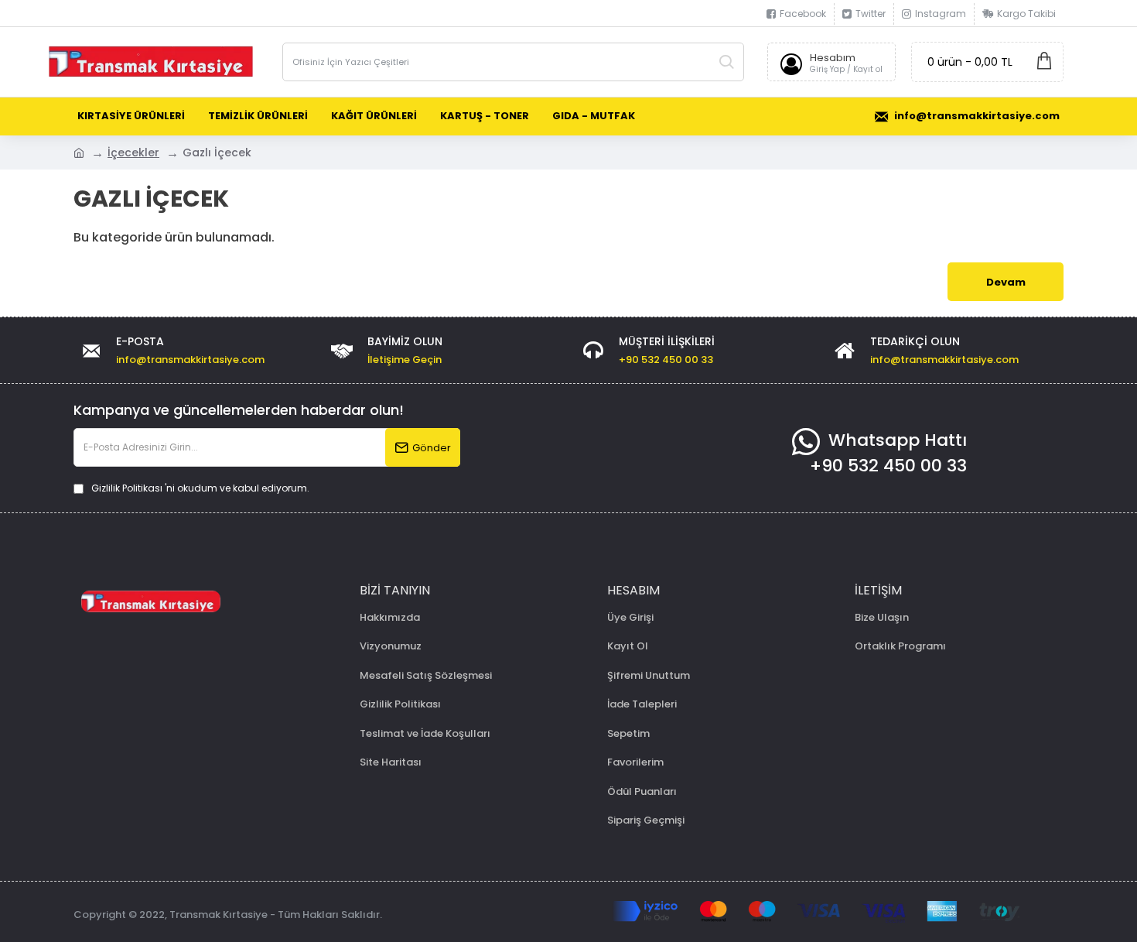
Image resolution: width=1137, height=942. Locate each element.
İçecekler (133, 152)
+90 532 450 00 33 (888, 466)
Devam (1006, 282)
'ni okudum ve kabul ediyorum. (200, 488)
